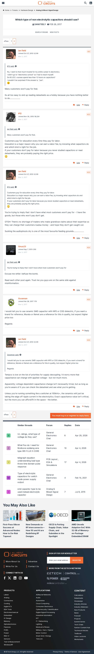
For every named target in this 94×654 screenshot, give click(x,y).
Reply (86, 105)
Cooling (7, 603)
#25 (88, 299)
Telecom (39, 639)
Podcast (77, 616)
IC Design (7, 618)
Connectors (8, 601)
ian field (22, 50)
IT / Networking (42, 621)
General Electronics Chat (51, 435)
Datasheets (78, 598)
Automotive (40, 601)
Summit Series (79, 622)
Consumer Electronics (44, 606)
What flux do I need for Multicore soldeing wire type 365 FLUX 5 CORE (28, 448)
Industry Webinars (81, 607)
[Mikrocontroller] (57, 583)
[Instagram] (20, 577)
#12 (20, 113)
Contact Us (33, 566)
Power (6, 633)
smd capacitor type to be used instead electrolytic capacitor (29, 492)
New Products (79, 610)
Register (76, 560)
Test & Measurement (12, 642)
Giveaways (78, 601)
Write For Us (12, 566)
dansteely (40, 24)
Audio (38, 598)
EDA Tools (8, 609)
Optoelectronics (10, 624)
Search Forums (41, 32)
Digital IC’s (8, 606)
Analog (6, 598)
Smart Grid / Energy (43, 636)
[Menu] (3, 3)
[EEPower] (52, 578)
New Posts (54, 32)
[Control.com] (72, 573)
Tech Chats (78, 625)
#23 (88, 172)
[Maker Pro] (65, 578)
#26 (88, 340)
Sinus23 (22, 246)
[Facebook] (5, 577)
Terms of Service (70, 652)
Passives (7, 627)
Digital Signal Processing (45, 612)
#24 (88, 247)
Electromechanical (11, 612)
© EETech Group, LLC (11, 652)
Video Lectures (80, 636)
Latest (6, 595)
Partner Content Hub (82, 627)
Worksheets (78, 639)
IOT (37, 618)
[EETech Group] (54, 573)
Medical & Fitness (42, 627)
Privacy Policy (58, 652)
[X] (9, 578)
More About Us (13, 561)
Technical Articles (81, 630)
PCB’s (6, 630)
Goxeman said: (13, 355)
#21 (89, 51)
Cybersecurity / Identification (47, 609)
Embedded (8, 615)
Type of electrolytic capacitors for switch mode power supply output (27, 477)
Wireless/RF (8, 645)
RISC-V (6, 636)
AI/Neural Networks (43, 595)
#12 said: (10, 66)
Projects (77, 619)
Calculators (78, 595)
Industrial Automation (44, 615)
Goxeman (22, 298)
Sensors (7, 639)
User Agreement (84, 652)
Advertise (32, 561)
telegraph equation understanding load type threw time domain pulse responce (29, 462)
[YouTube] (26, 578)
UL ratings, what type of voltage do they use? (29, 435)
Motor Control (41, 633)
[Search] (85, 3)
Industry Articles (80, 604)
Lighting (39, 624)
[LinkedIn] (14, 577)
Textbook (77, 633)
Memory (7, 621)
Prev (7, 41)
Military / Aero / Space (44, 630)
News (76, 613)
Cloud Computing (42, 603)
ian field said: (12, 129)
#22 (88, 114)
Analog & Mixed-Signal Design (52, 492)
